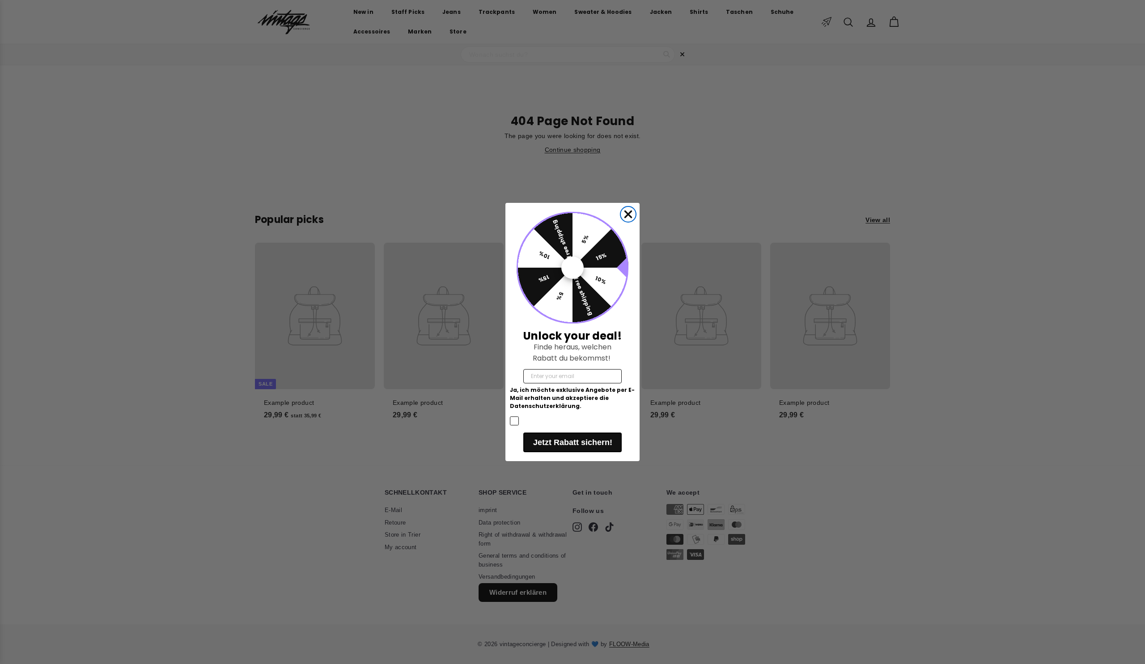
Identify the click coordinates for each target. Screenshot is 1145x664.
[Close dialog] (628, 214)
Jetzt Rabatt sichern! (572, 442)
